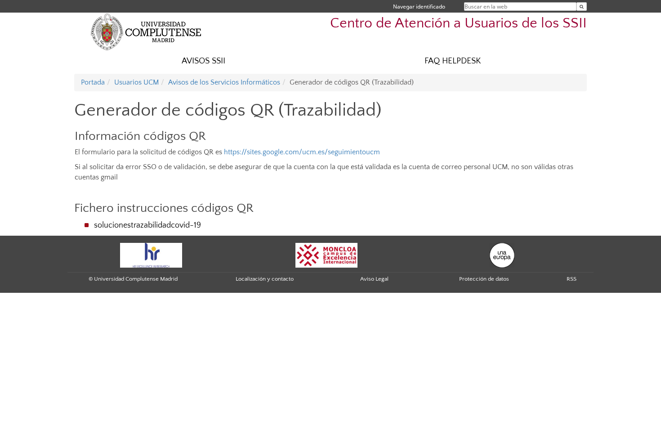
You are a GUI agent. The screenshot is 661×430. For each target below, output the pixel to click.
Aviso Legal (374, 279)
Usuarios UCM (136, 82)
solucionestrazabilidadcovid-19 (147, 225)
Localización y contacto (265, 279)
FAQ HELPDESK (452, 61)
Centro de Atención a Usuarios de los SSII (458, 23)
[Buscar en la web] (581, 6)
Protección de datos (484, 279)
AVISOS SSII (203, 61)
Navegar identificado (419, 6)
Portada (93, 82)
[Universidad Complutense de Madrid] (146, 31)
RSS (571, 279)
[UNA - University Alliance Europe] (502, 255)
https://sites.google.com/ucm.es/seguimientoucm (302, 152)
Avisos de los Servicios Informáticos (224, 82)
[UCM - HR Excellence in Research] (151, 255)
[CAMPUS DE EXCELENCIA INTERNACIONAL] (326, 255)
